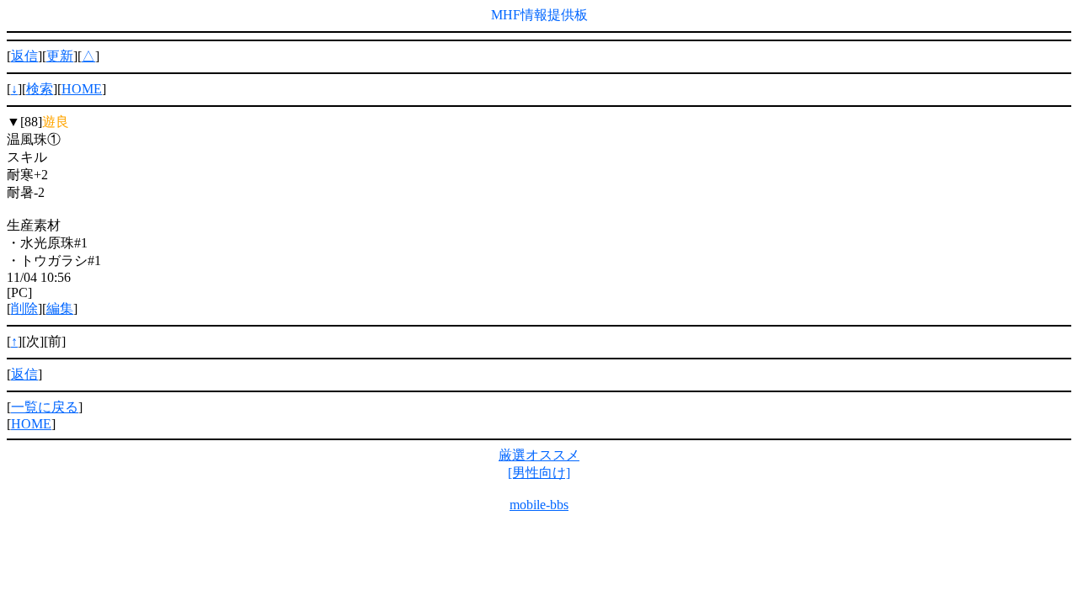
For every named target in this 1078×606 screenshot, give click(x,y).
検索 (39, 89)
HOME (81, 89)
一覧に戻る (44, 407)
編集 (59, 308)
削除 (24, 308)
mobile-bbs (539, 504)
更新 (59, 56)
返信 (24, 56)
